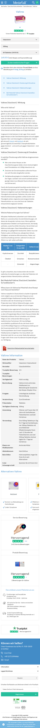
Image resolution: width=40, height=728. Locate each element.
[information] (5, 2)
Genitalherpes (27, 6)
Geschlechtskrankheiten (15, 6)
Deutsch (20, 678)
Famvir (12, 141)
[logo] (20, 2)
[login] (37, 2)
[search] (33, 2)
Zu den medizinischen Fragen (18, 63)
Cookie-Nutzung (28, 726)
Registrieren (20, 694)
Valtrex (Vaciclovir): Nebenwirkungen (19, 88)
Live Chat (7, 653)
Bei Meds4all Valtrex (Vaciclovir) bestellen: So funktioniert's (21, 94)
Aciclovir (20, 141)
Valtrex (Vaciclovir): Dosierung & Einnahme (21, 83)
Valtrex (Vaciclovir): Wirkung (16, 78)
